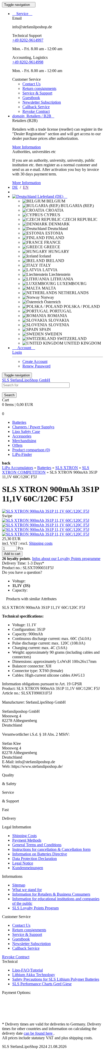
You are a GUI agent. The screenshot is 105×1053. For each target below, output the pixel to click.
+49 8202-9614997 (27, 40)
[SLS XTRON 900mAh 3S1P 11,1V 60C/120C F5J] (45, 511)
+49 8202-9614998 (27, 62)
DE (15, 187)
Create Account (34, 361)
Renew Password (36, 366)
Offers (17, 445)
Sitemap (18, 885)
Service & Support (37, 93)
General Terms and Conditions (36, 845)
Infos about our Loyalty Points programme (66, 558)
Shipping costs (40, 543)
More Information (26, 147)
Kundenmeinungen (27, 868)
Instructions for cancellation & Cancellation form (51, 849)
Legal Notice (22, 863)
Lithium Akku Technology (33, 975)
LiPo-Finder (22, 454)
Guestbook (31, 97)
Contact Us (31, 84)
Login (17, 352)
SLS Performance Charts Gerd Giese (42, 984)
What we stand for (27, 889)
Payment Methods (26, 840)
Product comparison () (31, 450)
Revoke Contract (36, 111)
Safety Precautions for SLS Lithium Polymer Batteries (55, 979)
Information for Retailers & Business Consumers (51, 894)
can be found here (39, 1033)
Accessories (21, 436)
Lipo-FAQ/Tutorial (27, 970)
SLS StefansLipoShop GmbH (26, 380)
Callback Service (36, 107)
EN (26, 187)
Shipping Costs (24, 835)
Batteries (19, 422)
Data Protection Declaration (34, 858)
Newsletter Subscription (41, 102)
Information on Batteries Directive (39, 854)
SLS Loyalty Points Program (35, 908)
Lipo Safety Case (26, 431)
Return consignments (39, 88)
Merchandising (24, 441)
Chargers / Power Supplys (33, 427)
